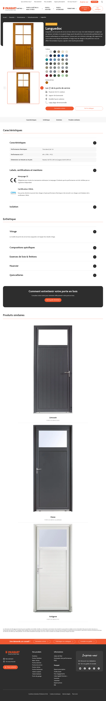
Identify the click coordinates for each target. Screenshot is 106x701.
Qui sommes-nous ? (26, 2)
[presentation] (4, 88)
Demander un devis (85, 8)
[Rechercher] (102, 2)
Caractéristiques (31, 120)
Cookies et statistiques (55, 694)
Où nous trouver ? (72, 2)
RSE (55, 685)
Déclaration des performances (63, 658)
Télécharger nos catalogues (63, 641)
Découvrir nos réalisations (88, 661)
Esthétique (46, 120)
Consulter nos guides (86, 641)
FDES (55, 660)
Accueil (5, 17)
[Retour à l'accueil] (9, 9)
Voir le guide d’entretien (53, 300)
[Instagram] (89, 668)
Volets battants (36, 674)
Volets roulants (36, 672)
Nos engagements (59, 674)
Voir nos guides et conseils (88, 664)
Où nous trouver (10, 661)
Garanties (57, 680)
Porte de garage (37, 676)
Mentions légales (66, 694)
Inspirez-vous (84, 2)
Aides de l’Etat (58, 656)
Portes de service (21, 17)
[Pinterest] (94, 668)
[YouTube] (80, 668)
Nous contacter (11, 667)
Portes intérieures (60, 8)
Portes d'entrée (48, 8)
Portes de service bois (33, 17)
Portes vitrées (36, 667)
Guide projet (57, 671)
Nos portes (11, 17)
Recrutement (37, 2)
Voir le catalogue (89, 108)
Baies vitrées (36, 660)
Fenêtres (19, 8)
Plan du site (75, 694)
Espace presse (58, 683)
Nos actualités (48, 2)
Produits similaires (74, 120)
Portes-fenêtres (37, 658)
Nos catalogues (98, 8)
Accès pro (94, 1)
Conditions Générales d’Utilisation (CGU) (38, 694)
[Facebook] (85, 668)
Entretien (59, 120)
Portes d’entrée (36, 663)
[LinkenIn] (99, 668)
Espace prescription (59, 2)
